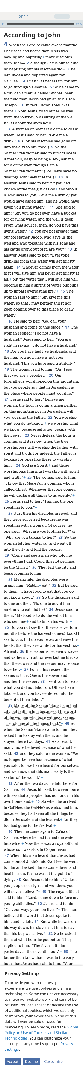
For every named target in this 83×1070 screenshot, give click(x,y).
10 (61, 177)
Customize (53, 1061)
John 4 (23, 16)
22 (50, 417)
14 (18, 267)
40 (67, 723)
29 (7, 555)
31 (10, 579)
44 (23, 789)
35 (7, 627)
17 (67, 327)
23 (27, 435)
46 (10, 831)
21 (7, 399)
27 (10, 513)
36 (22, 651)
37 (26, 669)
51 (37, 921)
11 (52, 207)
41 (48, 741)
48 (19, 879)
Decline (31, 1061)
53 (66, 951)
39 (10, 705)
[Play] (3, 24)
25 (29, 477)
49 (44, 891)
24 (18, 465)
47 (7, 855)
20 (51, 375)
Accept (12, 1061)
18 (7, 351)
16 (10, 321)
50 (40, 903)
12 (31, 231)
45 (38, 801)
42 (16, 753)
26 (7, 501)
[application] (41, 23)
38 (43, 681)
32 (54, 585)
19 (7, 369)
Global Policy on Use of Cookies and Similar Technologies (41, 1033)
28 (61, 537)
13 (70, 249)
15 (63, 291)
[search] (77, 6)
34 (51, 609)
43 (10, 783)
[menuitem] (7, 6)
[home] (7, 6)
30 (34, 567)
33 (38, 597)
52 (50, 933)
